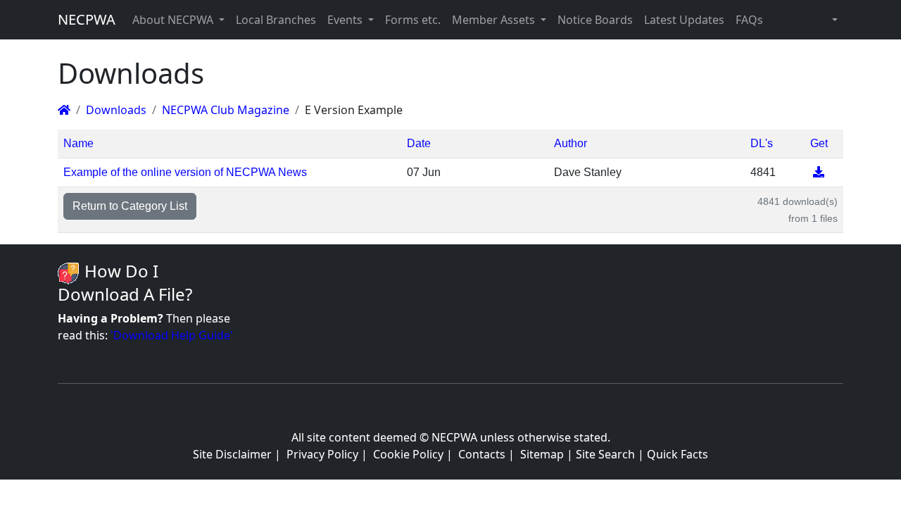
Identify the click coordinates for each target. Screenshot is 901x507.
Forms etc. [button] (413, 19)
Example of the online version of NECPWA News (185, 172)
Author (570, 143)
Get (819, 143)
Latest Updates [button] (684, 19)
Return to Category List (130, 206)
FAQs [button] (749, 19)
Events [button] (346, 19)
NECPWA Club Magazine (225, 110)
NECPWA (86, 19)
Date (419, 143)
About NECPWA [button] (174, 19)
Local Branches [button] (276, 19)
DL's (761, 143)
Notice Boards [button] (595, 19)
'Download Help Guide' (172, 335)
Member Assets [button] (495, 19)
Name (78, 143)
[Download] (818, 172)
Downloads (116, 110)
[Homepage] (64, 110)
